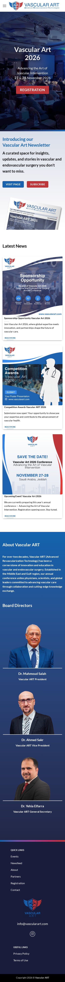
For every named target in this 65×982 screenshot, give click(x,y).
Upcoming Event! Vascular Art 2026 (22, 496)
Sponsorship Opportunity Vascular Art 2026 (27, 318)
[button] (4, 6)
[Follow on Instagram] (32, 934)
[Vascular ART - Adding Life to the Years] (34, 6)
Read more (10, 338)
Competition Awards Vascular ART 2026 (25, 407)
